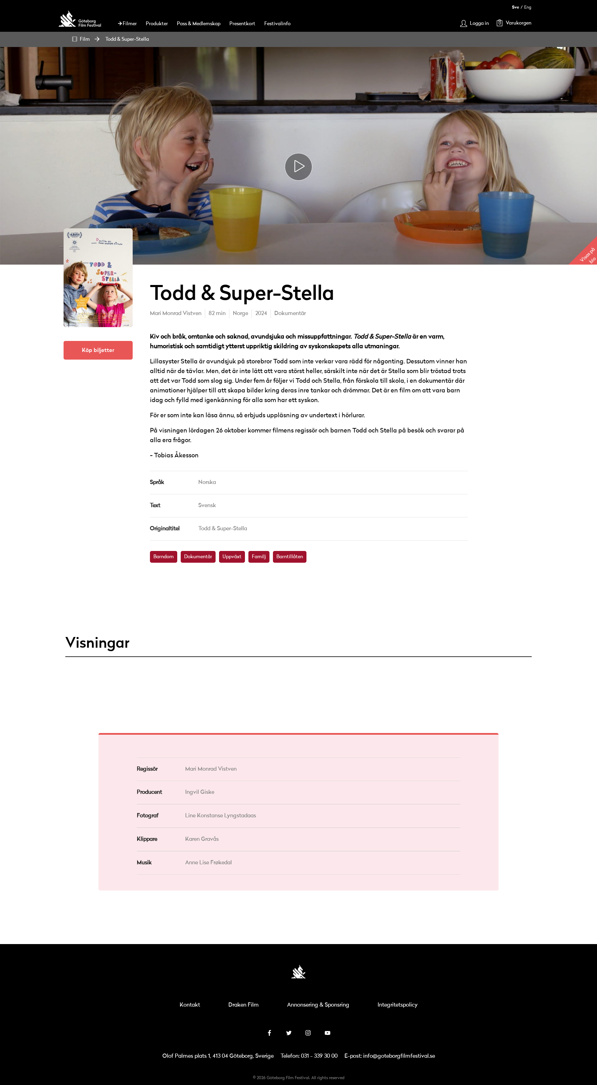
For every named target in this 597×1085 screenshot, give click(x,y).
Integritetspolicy (398, 1005)
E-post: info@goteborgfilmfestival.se (389, 1056)
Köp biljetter (98, 350)
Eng (527, 7)
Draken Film (243, 1005)
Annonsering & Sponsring (318, 1005)
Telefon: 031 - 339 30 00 (309, 1056)
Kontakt (190, 1005)
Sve (515, 7)
